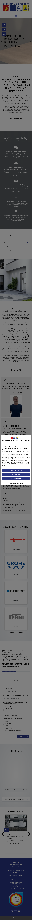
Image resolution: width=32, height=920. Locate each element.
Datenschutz (12, 483)
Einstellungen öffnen (16, 470)
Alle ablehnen (16, 474)
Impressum (20, 483)
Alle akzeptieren (16, 478)
